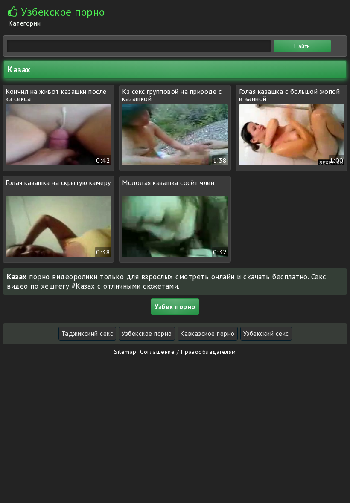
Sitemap (125, 352)
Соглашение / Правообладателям (188, 352)
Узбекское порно (147, 334)
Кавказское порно (208, 334)
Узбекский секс (266, 334)
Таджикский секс (87, 334)
